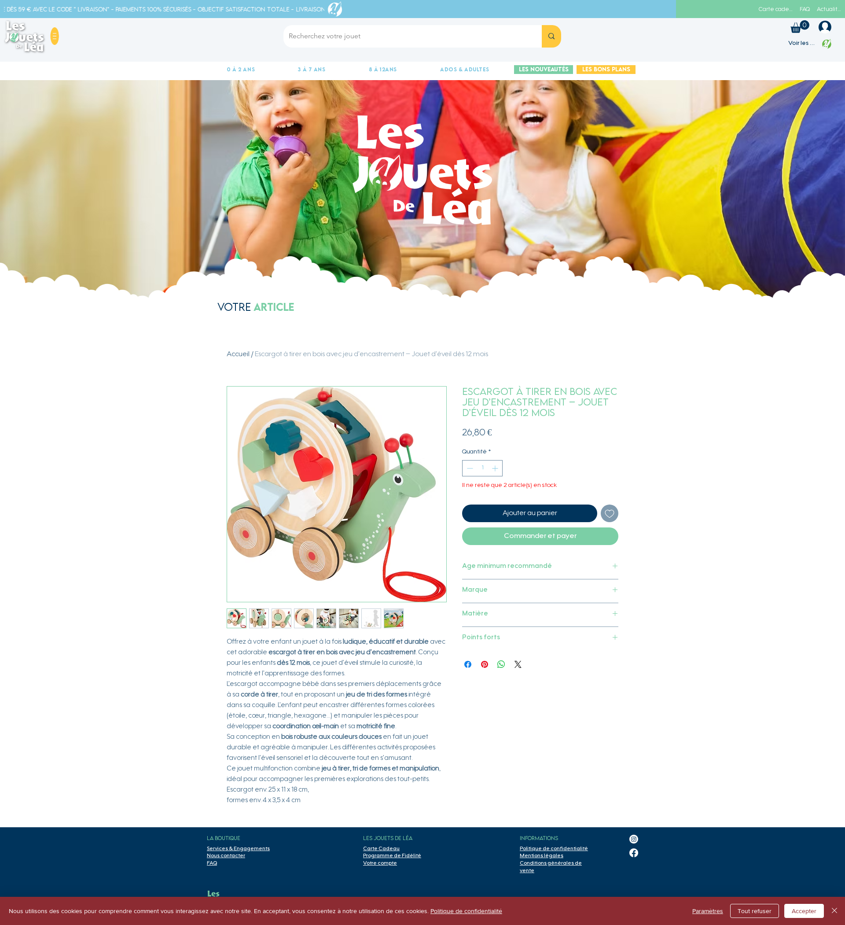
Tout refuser (755, 910)
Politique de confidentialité (466, 910)
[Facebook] (633, 852)
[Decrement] (468, 468)
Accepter (804, 910)
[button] (54, 36)
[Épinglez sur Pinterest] (484, 664)
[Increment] (495, 468)
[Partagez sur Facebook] (468, 664)
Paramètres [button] (707, 910)
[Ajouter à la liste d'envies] (609, 513)
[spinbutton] (482, 468)
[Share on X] (518, 664)
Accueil (238, 354)
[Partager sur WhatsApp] (501, 664)
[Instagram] (633, 839)
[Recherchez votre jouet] (551, 36)
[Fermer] (834, 911)
